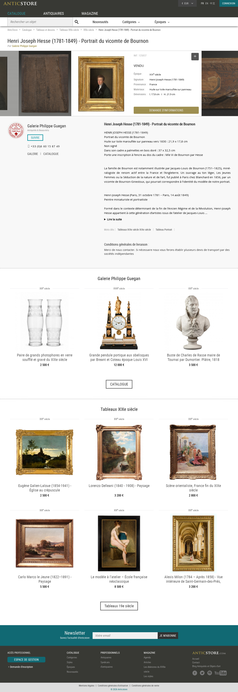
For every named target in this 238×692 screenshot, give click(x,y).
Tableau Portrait (164, 229)
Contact (196, 662)
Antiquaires (106, 657)
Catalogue (27, 29)
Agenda (147, 657)
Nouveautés (100, 22)
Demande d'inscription (21, 667)
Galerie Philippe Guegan (46, 125)
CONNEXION (228, 3)
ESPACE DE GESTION (26, 660)
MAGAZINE (90, 13)
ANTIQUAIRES (53, 13)
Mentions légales (86, 685)
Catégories (72, 657)
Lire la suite (114, 219)
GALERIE (32, 154)
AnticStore (12, 29)
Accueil (195, 658)
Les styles (148, 676)
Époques (71, 667)
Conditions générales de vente (145, 685)
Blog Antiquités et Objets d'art (206, 666)
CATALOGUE (16, 13)
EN (206, 3)
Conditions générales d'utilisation (113, 685)
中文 (212, 3)
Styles (70, 662)
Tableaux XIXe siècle (69, 29)
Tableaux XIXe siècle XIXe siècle (134, 229)
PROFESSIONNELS (110, 652)
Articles (147, 662)
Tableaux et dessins (45, 29)
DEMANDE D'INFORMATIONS (166, 110)
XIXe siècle (88, 29)
